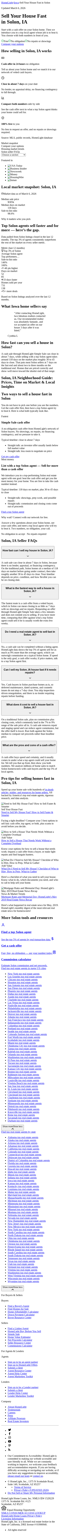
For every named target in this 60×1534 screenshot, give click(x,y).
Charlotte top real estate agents (23, 999)
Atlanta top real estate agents (22, 1017)
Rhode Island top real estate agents (25, 1249)
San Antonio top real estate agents (25, 985)
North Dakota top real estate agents (25, 1235)
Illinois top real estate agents (22, 1174)
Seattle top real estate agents (22, 1031)
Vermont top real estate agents (23, 1267)
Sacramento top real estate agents (24, 1066)
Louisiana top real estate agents (23, 1189)
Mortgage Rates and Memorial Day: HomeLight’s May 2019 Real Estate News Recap (29, 898)
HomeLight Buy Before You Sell (24, 1331)
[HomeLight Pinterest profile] (10, 1446)
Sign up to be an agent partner (23, 1362)
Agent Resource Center (19, 1370)
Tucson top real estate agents (22, 1063)
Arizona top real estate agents (22, 1143)
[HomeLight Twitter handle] (10, 1430)
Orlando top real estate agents (22, 1054)
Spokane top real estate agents (23, 1100)
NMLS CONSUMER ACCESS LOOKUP (23, 1513)
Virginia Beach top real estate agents (26, 1083)
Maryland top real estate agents (23, 1195)
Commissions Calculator (20, 1345)
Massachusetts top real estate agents (26, 1197)
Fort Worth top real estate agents (24, 1037)
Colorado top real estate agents (23, 1151)
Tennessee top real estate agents (24, 1258)
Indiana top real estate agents (22, 1177)
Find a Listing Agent (18, 1328)
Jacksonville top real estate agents (24, 1011)
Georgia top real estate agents (22, 1166)
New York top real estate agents (24, 973)
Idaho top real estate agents (21, 1172)
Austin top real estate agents (22, 996)
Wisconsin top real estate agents (24, 1278)
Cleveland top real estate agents (23, 1092)
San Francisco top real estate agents (25, 1020)
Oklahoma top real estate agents (24, 1241)
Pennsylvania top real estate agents (25, 1246)
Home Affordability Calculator (23, 1311)
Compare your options (12, 44)
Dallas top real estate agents (22, 994)
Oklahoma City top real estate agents (26, 1045)
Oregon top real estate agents (22, 1244)
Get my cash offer (10, 456)
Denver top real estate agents (22, 1014)
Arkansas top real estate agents (23, 1146)
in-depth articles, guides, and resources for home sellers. (27, 791)
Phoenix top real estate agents (22, 991)
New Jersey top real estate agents (24, 1223)
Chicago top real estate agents (23, 979)
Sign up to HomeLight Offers (22, 1365)
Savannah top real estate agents (23, 1117)
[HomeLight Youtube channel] (10, 1442)
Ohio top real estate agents (21, 1238)
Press (10, 1415)
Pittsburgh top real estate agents (23, 1109)
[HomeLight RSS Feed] (9, 1450)
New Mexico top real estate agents (25, 1226)
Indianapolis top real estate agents (24, 1022)
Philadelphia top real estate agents (25, 1008)
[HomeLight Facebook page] (10, 1434)
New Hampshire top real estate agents (27, 1221)
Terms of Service (22, 1487)
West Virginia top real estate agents (25, 1275)
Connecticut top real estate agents (24, 1154)
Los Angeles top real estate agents (25, 976)
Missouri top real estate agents (23, 1209)
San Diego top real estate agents (24, 988)
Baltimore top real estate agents (23, 1074)
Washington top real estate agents (24, 1057)
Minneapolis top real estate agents (25, 1103)
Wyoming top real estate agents (23, 1281)
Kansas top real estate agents (22, 1183)
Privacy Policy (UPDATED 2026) (31, 1490)
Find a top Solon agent (12, 512)
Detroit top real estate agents (22, 1106)
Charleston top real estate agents (24, 1097)
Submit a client (15, 1367)
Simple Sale (14, 1334)
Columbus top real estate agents (24, 1025)
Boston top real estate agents (22, 1071)
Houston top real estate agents (23, 982)
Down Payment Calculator (21, 1314)
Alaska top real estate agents (22, 1140)
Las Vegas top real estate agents (24, 1002)
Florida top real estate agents (22, 1163)
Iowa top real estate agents (21, 1180)
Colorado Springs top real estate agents (27, 1034)
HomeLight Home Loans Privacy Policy (21, 1515)
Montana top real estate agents (23, 1212)
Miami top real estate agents (22, 1043)
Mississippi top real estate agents (24, 1206)
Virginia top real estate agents (22, 1269)
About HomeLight (17, 1406)
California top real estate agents (23, 1148)
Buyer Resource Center (19, 1317)
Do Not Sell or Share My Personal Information (31, 1493)
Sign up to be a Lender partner (23, 1387)
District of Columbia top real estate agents (29, 1160)
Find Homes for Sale (18, 1309)
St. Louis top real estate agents (23, 1089)
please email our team (18, 1476)
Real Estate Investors (18, 1421)
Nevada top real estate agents (22, 1218)
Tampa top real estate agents (22, 1048)
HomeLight (7, 2)
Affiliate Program (16, 1418)
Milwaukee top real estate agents (24, 1077)
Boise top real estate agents (21, 1115)
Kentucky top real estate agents (23, 1186)
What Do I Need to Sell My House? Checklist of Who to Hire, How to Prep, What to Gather (30, 870)
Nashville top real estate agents (23, 1005)
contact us (38, 1476)
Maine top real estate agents (22, 1192)
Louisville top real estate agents (23, 1080)
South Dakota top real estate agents (25, 1255)
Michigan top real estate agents (23, 1200)
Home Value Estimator (19, 1337)
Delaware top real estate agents (23, 1157)
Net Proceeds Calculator (20, 1340)
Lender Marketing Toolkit (21, 1396)
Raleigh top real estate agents (22, 1051)
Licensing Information (12, 1518)
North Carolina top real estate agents (26, 1232)
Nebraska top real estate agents (23, 1215)
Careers (11, 1412)
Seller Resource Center (19, 1342)
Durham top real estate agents (22, 1120)
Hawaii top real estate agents (22, 1169)
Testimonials (14, 1409)
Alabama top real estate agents (23, 1137)
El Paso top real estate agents (22, 1060)
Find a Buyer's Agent (18, 1306)
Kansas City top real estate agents (24, 1068)
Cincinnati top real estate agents (24, 1094)
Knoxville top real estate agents (23, 1112)
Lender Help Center (18, 1393)
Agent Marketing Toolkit (20, 1376)
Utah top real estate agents (21, 1264)
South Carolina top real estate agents (26, 1252)
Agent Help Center (17, 1373)
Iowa (16, 2)
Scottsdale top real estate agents (23, 1040)
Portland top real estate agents (23, 1028)
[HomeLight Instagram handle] (10, 1438)
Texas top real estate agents (21, 1261)
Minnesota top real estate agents (24, 1203)
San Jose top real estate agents (23, 1086)
